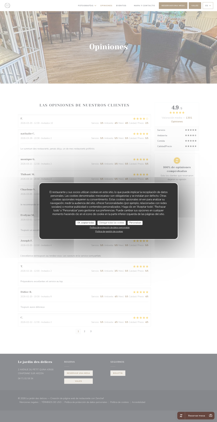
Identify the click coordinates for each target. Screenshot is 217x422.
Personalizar (135, 222)
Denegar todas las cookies (111, 222)
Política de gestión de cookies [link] (109, 231)
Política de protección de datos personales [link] (110, 227)
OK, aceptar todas (85, 222)
